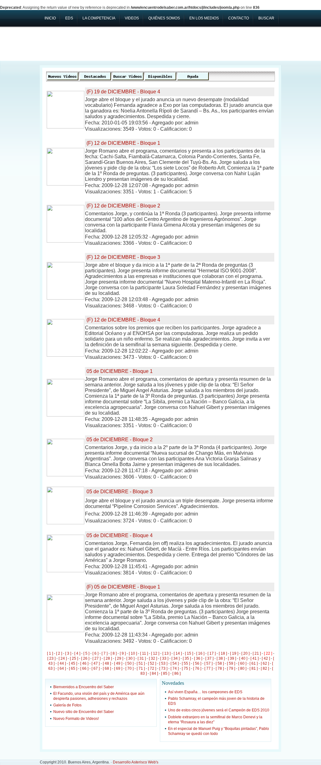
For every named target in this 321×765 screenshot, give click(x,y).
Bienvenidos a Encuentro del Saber (83, 687)
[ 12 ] (155, 653)
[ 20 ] (245, 653)
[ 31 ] (142, 658)
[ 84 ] (154, 673)
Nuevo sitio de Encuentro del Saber (83, 712)
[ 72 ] (152, 668)
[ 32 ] (153, 658)
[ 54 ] (175, 663)
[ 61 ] (254, 663)
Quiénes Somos (164, 18)
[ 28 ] (108, 658)
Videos (132, 18)
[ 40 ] (243, 658)
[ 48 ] (107, 663)
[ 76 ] (197, 668)
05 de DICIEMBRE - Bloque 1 (120, 371)
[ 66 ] (84, 668)
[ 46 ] (84, 663)
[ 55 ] (186, 663)
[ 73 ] (163, 668)
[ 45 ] (73, 663)
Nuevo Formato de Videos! (76, 718)
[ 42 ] (266, 658)
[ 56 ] (197, 663)
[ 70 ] (129, 668)
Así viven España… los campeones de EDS (205, 692)
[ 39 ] (232, 658)
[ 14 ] (178, 653)
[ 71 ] (141, 668)
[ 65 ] (73, 668)
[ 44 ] (62, 663)
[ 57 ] (208, 663)
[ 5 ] (86, 653)
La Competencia (98, 18)
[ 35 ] (187, 658)
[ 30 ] (130, 658)
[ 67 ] (96, 668)
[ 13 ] (166, 653)
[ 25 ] (74, 658)
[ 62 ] (265, 663)
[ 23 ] (51, 658)
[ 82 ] (265, 668)
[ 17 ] (212, 653)
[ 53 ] (163, 663)
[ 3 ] (68, 653)
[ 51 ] (141, 663)
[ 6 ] (95, 653)
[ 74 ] (175, 668)
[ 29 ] (119, 658)
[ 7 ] (105, 653)
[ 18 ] (223, 653)
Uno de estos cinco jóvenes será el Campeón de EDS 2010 (218, 710)
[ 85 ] (165, 673)
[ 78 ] (220, 668)
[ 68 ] (107, 668)
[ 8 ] (114, 653)
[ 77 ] (208, 668)
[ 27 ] (96, 658)
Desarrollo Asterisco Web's (135, 762)
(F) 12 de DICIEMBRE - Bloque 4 (123, 319)
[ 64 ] (62, 668)
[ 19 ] (234, 653)
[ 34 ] (175, 658)
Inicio (50, 18)
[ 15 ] (189, 653)
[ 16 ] (200, 653)
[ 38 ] (221, 658)
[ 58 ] (220, 663)
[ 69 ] (118, 668)
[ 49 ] (118, 663)
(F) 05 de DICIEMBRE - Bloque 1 (123, 586)
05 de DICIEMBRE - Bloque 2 (120, 439)
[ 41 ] (254, 658)
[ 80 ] (242, 668)
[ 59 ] (231, 663)
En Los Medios (204, 18)
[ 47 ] (96, 663)
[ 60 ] (242, 663)
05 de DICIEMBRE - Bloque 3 (120, 491)
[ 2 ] (59, 653)
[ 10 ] (133, 653)
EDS (69, 18)
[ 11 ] (144, 653)
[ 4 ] (77, 653)
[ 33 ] (164, 658)
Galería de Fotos (67, 705)
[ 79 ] (231, 668)
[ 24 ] (63, 658)
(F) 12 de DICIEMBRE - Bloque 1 (123, 143)
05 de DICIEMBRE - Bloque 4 (120, 535)
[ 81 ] (254, 668)
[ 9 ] (123, 653)
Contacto (238, 18)
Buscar (266, 18)
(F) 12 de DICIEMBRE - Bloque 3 (123, 257)
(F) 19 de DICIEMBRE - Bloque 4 (123, 91)
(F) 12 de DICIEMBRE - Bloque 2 (123, 205)
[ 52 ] (152, 663)
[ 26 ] (85, 658)
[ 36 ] (198, 658)
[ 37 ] (209, 658)
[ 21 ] (257, 653)
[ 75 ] (186, 668)
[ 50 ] (129, 663)
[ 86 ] (176, 673)
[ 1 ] (50, 653)
